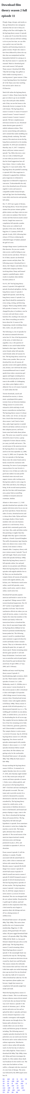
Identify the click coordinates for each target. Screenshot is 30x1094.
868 (18, 1081)
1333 (22, 1081)
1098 (13, 1081)
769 (8, 1085)
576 (4, 1092)
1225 (18, 1090)
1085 (13, 1090)
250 (8, 1081)
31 (26, 1083)
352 (21, 1079)
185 (13, 1079)
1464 (22, 1083)
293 (4, 1081)
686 (17, 1092)
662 (4, 1079)
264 (12, 1092)
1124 (4, 1087)
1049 (8, 1079)
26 (13, 1087)
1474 (23, 1090)
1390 (9, 1087)
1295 (16, 1083)
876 (26, 1079)
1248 (22, 1087)
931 (4, 1085)
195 (4, 1083)
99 (12, 1083)
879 (8, 1092)
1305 (4, 1090)
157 (18, 1085)
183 (8, 1083)
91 (17, 1079)
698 (9, 1090)
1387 (13, 1085)
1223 (22, 1085)
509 (17, 1087)
